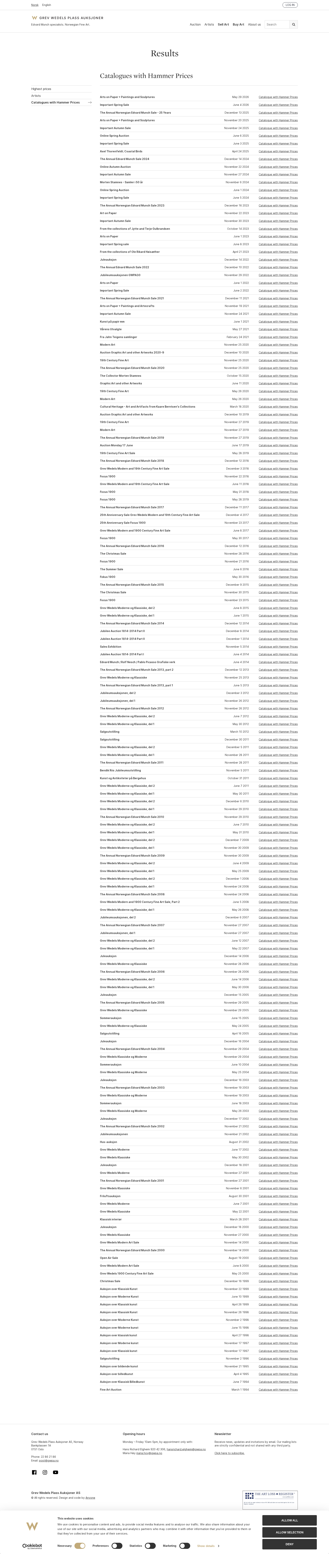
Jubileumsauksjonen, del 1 (117, 700)
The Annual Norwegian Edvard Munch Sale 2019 (132, 437)
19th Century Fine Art (114, 360)
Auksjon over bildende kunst (119, 1366)
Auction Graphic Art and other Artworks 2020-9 (132, 352)
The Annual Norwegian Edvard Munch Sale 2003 (132, 1087)
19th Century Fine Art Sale (117, 453)
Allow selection (289, 1532)
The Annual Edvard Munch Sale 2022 (124, 267)
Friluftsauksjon (110, 1196)
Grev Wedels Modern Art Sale (119, 1242)
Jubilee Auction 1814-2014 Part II (122, 631)
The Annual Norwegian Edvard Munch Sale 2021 (132, 298)
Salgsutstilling (109, 731)
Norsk (34, 4)
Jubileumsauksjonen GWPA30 (120, 275)
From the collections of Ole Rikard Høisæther (130, 251)
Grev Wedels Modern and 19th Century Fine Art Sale (134, 468)
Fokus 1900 (107, 576)
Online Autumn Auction (115, 166)
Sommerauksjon (110, 1018)
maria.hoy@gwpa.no (149, 1453)
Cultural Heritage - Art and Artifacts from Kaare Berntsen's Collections (147, 406)
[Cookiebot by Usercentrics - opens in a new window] (32, 1546)
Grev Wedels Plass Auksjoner (67, 18)
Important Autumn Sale (115, 128)
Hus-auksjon (108, 1142)
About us (254, 24)
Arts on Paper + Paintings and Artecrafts (127, 306)
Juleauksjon (108, 259)
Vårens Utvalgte (111, 329)
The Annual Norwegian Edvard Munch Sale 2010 (132, 816)
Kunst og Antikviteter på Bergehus (123, 778)
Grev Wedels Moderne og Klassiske (123, 677)
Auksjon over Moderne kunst (119, 1327)
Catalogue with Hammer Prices (278, 97)
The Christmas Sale (113, 553)
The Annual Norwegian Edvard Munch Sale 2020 (132, 367)
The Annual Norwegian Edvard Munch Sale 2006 (132, 971)
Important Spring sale (114, 244)
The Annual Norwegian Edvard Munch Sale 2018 (132, 460)
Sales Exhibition (110, 646)
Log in (290, 4)
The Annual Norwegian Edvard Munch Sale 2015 (132, 584)
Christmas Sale (110, 1281)
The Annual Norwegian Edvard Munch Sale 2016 (132, 546)
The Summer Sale (111, 569)
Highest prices (41, 89)
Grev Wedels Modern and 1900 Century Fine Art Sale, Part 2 (140, 901)
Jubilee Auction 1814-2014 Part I (122, 654)
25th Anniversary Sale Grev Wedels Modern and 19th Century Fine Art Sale (150, 514)
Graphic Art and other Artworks (121, 383)
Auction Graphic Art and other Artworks (126, 414)
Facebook (34, 1472)
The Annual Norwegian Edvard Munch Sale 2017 (132, 507)
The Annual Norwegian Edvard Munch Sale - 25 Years (135, 112)
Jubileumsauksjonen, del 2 (118, 693)
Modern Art (107, 344)
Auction (195, 24)
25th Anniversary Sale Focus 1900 (123, 522)
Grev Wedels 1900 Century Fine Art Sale (127, 1273)
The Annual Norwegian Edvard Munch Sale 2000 (132, 1250)
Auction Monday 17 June (116, 445)
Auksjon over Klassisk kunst (118, 1304)
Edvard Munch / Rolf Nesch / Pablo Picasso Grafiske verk (137, 662)
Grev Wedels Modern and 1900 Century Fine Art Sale (135, 530)
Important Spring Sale (114, 104)
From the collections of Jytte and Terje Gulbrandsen (135, 228)
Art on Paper (108, 213)
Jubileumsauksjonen (114, 1134)
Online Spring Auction (114, 135)
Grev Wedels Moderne (115, 1149)
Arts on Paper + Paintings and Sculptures (127, 97)
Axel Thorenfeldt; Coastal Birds (121, 151)
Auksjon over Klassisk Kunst (118, 1289)
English (46, 4)
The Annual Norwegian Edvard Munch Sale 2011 (132, 762)
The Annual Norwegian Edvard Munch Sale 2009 (132, 855)
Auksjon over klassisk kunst (118, 1335)
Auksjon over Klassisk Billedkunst (122, 1381)
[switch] (117, 1546)
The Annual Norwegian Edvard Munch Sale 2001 (132, 1180)
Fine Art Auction (110, 1389)
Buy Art (238, 24)
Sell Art (223, 24)
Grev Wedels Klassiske (115, 1157)
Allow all (289, 1520)
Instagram (45, 1472)
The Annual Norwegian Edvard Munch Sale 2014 (132, 623)
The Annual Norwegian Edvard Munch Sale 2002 (132, 1126)
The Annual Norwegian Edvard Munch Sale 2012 (132, 708)
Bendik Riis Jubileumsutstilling (120, 770)
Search (293, 24)
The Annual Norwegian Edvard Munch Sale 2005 (132, 1002)
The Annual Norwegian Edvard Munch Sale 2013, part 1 (136, 685)
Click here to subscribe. (230, 1453)
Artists (209, 24)
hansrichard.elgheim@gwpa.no (186, 1449)
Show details (206, 1546)
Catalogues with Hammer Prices (55, 102)
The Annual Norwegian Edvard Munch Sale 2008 (132, 894)
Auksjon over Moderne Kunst (119, 1296)
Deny (290, 1544)
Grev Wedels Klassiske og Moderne (123, 1056)
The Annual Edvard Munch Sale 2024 (124, 159)
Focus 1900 (107, 476)
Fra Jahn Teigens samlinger (118, 337)
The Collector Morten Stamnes (120, 375)
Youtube (56, 1472)
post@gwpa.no (49, 1460)
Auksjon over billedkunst (116, 1374)
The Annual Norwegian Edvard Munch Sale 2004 (132, 1048)
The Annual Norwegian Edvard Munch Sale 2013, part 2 (136, 669)
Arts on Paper (109, 236)
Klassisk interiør (111, 1219)
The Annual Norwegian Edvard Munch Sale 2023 (132, 205)
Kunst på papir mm (112, 321)
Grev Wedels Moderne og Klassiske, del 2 (127, 608)
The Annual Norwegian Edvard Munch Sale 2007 (132, 925)
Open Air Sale (109, 1257)
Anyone (90, 1497)
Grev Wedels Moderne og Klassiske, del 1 (127, 615)
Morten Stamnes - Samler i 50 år (121, 182)
